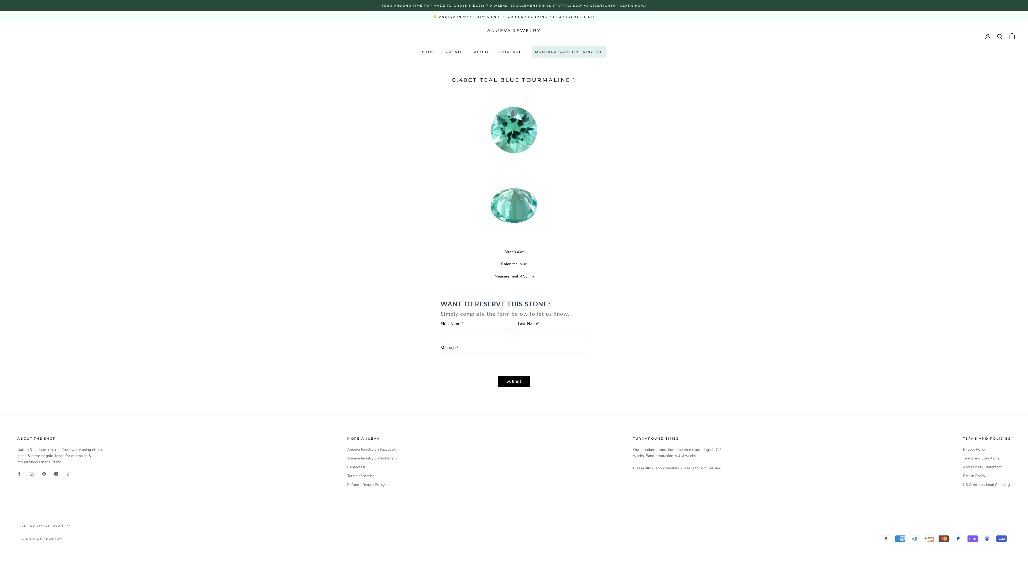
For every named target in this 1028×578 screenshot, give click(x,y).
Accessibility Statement (982, 467)
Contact (510, 52)
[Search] (1000, 36)
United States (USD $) (43, 525)
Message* (450, 348)
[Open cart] (1012, 36)
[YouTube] (56, 473)
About (481, 52)
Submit (514, 381)
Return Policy (974, 475)
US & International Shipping (986, 484)
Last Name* (529, 324)
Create (454, 52)
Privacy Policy (974, 449)
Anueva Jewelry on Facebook (371, 449)
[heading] (514, 309)
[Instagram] (31, 473)
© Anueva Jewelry (41, 539)
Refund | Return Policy (366, 484)
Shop (428, 52)
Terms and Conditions (981, 458)
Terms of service (360, 475)
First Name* (452, 324)
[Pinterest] (44, 473)
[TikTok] (68, 473)
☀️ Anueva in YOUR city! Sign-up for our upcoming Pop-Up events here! (514, 17)
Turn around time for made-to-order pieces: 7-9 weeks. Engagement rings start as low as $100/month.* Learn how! (514, 5)
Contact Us (356, 467)
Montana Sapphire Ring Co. (569, 52)
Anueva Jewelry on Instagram (372, 458)
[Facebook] (19, 473)
